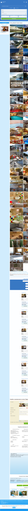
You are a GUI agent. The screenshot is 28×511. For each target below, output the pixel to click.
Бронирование (20, 271)
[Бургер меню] (26, 2)
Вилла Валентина (14, 489)
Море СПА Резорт (22, 489)
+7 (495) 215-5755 (4, 502)
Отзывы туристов (24, 271)
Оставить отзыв (19, 485)
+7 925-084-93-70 (3, 32)
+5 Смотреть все (23, 365)
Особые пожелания (12, 415)
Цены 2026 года (16, 271)
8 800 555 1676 (4, 503)
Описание (11, 271)
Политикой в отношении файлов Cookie (12, 506)
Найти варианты (14, 18)
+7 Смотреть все (23, 348)
